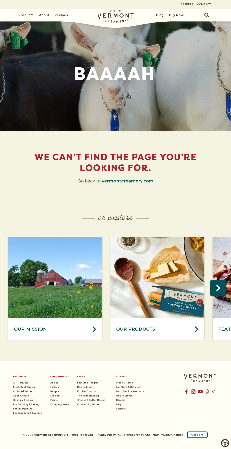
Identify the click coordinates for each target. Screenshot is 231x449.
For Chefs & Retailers (128, 387)
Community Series (88, 404)
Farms (54, 400)
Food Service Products (130, 391)
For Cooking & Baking (26, 404)
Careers (186, 4)
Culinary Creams (23, 400)
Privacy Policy (105, 435)
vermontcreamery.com (127, 181)
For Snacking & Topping (27, 413)
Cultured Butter (22, 391)
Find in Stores (124, 395)
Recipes (61, 15)
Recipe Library (86, 387)
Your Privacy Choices (167, 435)
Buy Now (176, 15)
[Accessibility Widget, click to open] (225, 443)
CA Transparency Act (134, 435)
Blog (160, 15)
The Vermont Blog (88, 395)
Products (26, 15)
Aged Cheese (21, 395)
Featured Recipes (88, 382)
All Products (20, 382)
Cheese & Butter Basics (91, 400)
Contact (204, 4)
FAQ (118, 404)
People (54, 391)
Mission (55, 395)
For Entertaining (23, 408)
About (44, 15)
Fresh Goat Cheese (24, 387)
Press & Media (124, 382)
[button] (205, 15)
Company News (59, 404)
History (54, 387)
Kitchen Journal (87, 391)
